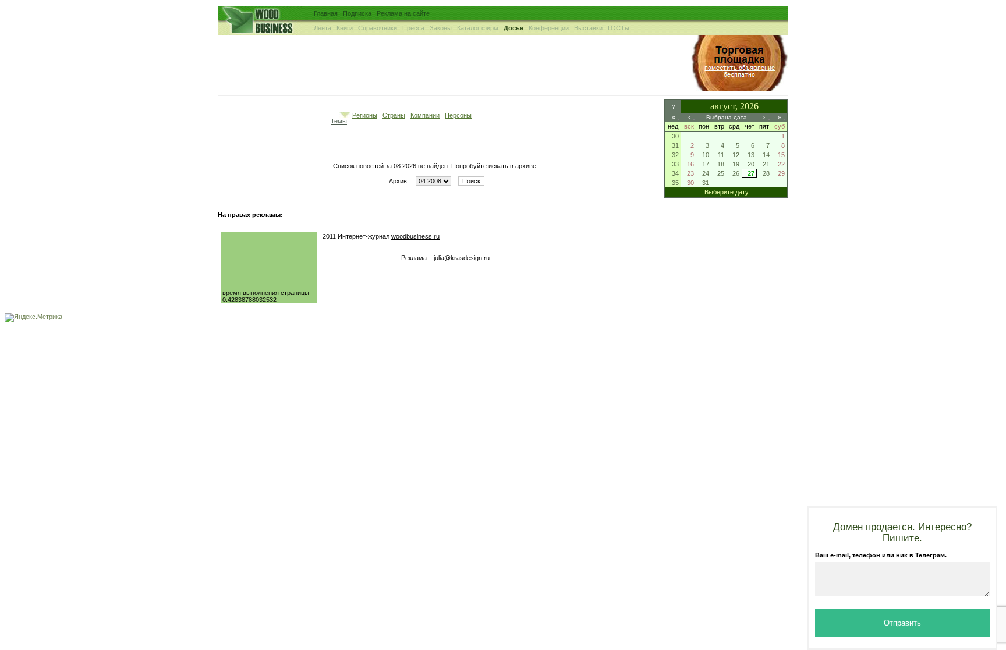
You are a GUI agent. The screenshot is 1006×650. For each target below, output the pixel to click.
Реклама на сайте (403, 13)
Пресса (413, 27)
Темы (339, 121)
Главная (326, 13)
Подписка (357, 13)
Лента (322, 27)
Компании (425, 115)
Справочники (377, 27)
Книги (344, 27)
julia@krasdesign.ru (462, 257)
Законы (441, 27)
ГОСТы (618, 27)
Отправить (902, 623)
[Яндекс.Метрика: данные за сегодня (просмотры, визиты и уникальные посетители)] (33, 317)
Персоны (458, 115)
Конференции (549, 27)
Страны (393, 115)
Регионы (364, 115)
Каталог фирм (477, 27)
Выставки (588, 27)
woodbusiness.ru (415, 236)
